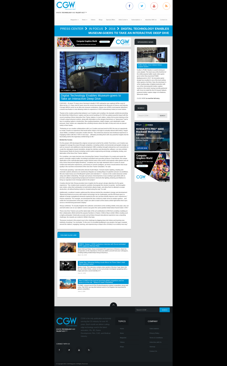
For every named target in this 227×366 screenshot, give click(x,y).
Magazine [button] (74, 20)
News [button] (84, 20)
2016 (112, 28)
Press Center (72, 28)
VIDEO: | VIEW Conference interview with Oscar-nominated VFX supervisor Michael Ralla (102, 245)
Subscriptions (154, 328)
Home (122, 328)
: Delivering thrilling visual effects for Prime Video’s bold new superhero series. (102, 263)
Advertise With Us (151, 20)
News (122, 333)
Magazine (123, 338)
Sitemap (152, 347)
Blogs (101, 20)
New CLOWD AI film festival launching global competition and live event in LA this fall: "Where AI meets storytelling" (101, 281)
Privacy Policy (154, 333)
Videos (93, 20)
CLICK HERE (141, 98)
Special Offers (110, 20)
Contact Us (163, 20)
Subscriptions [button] (135, 20)
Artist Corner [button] (123, 20)
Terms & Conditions (156, 338)
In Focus (96, 28)
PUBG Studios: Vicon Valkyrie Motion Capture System (150, 66)
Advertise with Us (156, 342)
